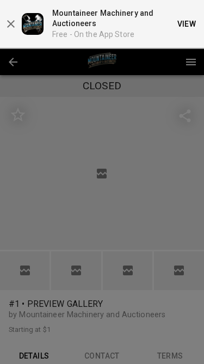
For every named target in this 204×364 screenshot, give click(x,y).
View (186, 24)
